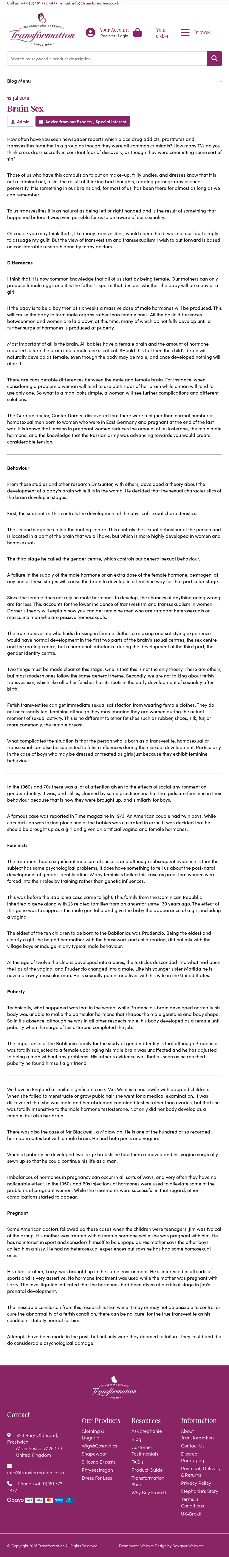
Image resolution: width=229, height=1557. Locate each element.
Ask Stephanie (146, 1430)
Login (123, 35)
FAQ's (137, 1461)
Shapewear (94, 1453)
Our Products (101, 1420)
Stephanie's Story (199, 1490)
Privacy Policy (196, 1482)
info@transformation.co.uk (95, 2)
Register (107, 35)
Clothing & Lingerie (93, 1434)
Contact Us (193, 1445)
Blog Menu (19, 80)
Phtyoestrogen (97, 1469)
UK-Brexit (191, 1513)
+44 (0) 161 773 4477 (39, 2)
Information (199, 1420)
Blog (136, 1439)
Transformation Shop (147, 1480)
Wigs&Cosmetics (99, 1445)
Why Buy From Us (149, 1492)
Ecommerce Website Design (142, 1545)
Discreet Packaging (192, 1456)
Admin (23, 121)
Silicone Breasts (99, 1461)
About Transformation (197, 1434)
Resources (146, 1420)
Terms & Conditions (192, 1502)
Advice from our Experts (68, 121)
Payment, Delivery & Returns (201, 1471)
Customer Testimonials (144, 1450)
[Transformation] (42, 29)
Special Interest (111, 121)
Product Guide (147, 1469)
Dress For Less (97, 1477)
